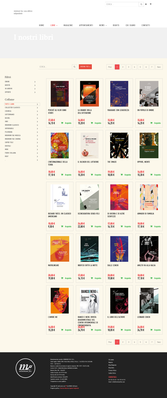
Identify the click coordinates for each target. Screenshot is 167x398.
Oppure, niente (143, 162)
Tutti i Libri (9, 104)
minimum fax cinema (13, 139)
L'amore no (52, 317)
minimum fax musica (13, 135)
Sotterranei (9, 115)
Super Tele (9, 142)
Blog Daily (111, 368)
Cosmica (8, 111)
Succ (159, 67)
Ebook (7, 82)
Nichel (7, 118)
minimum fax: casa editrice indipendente (23, 12)
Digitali (8, 146)
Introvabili (9, 128)
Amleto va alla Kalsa (146, 265)
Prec (110, 67)
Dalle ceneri (113, 265)
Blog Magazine (112, 365)
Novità (7, 85)
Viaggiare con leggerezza (118, 110)
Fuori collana (10, 153)
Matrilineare (53, 265)
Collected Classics (12, 108)
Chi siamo (111, 359)
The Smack (112, 162)
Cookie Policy (112, 373)
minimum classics (12, 125)
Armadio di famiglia (145, 214)
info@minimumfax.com (118, 382)
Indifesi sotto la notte (88, 265)
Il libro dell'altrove (116, 317)
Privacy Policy (112, 370)
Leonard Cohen (143, 317)
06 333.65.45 (112, 380)
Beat (6, 156)
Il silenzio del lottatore (88, 162)
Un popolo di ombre (145, 110)
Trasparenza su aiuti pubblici (58, 381)
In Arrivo (8, 89)
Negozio (111, 362)
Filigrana (8, 132)
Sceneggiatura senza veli (89, 214)
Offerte (8, 92)
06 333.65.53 (121, 380)
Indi (6, 122)
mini (6, 149)
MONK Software (73, 386)
